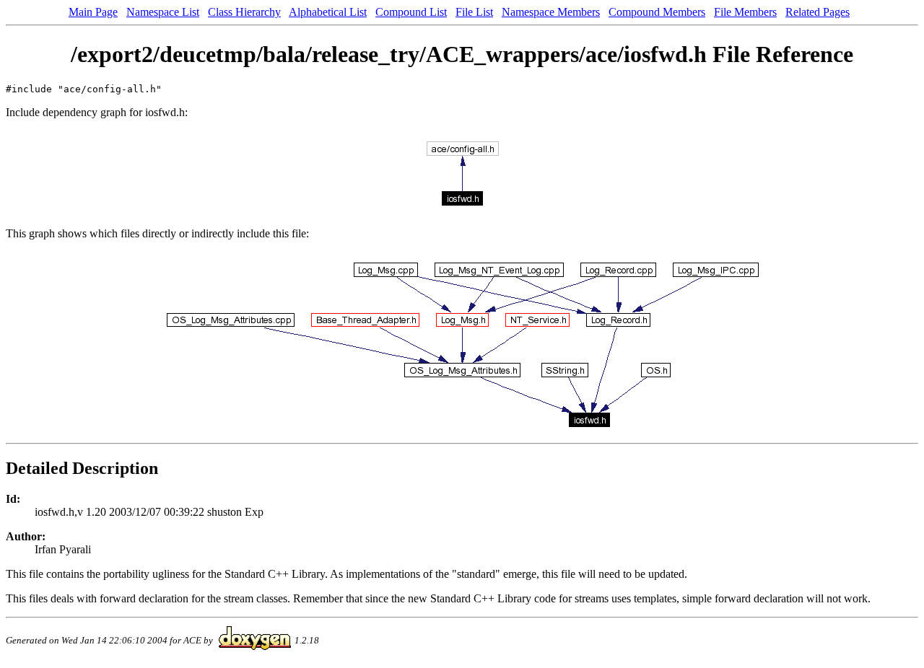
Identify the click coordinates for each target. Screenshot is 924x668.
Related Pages (817, 12)
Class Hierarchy (244, 12)
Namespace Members (551, 12)
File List (474, 12)
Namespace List (162, 12)
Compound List (411, 12)
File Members (745, 12)
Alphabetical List (328, 12)
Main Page (93, 12)
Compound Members (657, 12)
